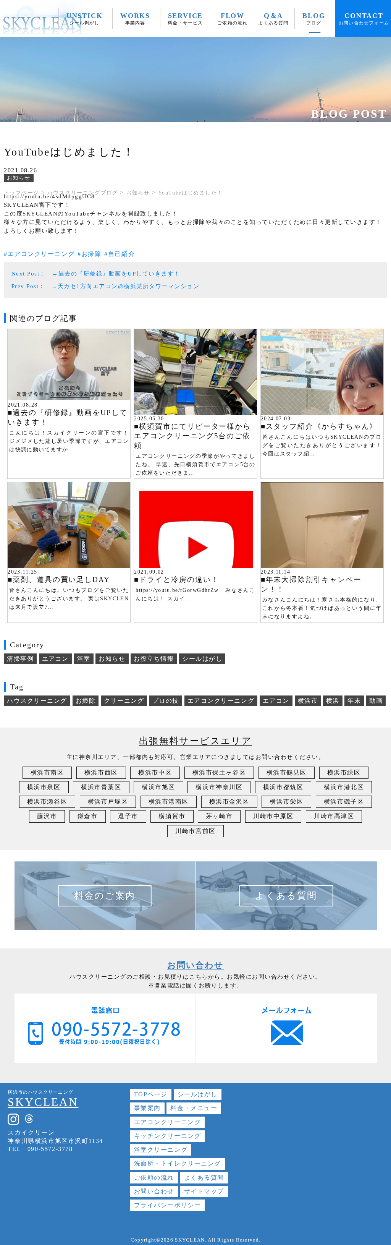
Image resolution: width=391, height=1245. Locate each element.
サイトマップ (204, 1191)
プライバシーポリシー (167, 1205)
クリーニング (124, 700)
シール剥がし (84, 19)
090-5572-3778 (50, 1149)
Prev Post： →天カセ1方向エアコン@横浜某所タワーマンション (105, 286)
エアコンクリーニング (41, 254)
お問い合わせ (154, 1191)
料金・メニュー (193, 1108)
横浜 (332, 700)
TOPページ (151, 1094)
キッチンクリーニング (167, 1136)
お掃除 (91, 254)
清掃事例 (20, 658)
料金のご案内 (104, 896)
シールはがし (202, 658)
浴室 (83, 658)
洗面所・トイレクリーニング (177, 1163)
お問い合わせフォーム (364, 19)
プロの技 (165, 700)
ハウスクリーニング (37, 700)
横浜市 (308, 700)
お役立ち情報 (154, 658)
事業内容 (135, 19)
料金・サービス (185, 19)
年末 (354, 700)
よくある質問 (273, 19)
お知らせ (19, 178)
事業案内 (147, 1108)
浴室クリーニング (160, 1149)
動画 (376, 700)
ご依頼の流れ (232, 19)
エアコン (55, 658)
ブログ (313, 19)
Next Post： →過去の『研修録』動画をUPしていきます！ (95, 274)
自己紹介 (121, 254)
